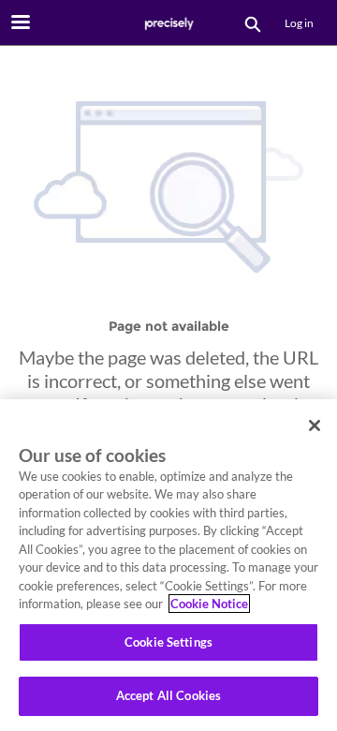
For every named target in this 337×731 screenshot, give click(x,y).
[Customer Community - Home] (168, 23)
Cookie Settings (168, 641)
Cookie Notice (209, 603)
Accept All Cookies (168, 695)
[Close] (314, 425)
